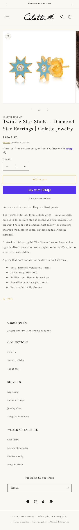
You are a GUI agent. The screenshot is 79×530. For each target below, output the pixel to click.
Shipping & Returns (18, 416)
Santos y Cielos (15, 360)
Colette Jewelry (27, 516)
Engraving (12, 392)
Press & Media (15, 464)
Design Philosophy (17, 448)
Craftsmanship (15, 456)
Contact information (59, 522)
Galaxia (11, 352)
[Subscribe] (67, 488)
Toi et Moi (13, 369)
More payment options (39, 198)
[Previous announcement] (7, 4)
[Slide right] (48, 110)
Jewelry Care (14, 408)
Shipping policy (40, 522)
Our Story (12, 440)
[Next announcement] (72, 4)
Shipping (6, 142)
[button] (7, 17)
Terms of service (21, 522)
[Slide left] (31, 110)
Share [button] (9, 298)
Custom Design (15, 400)
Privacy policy (60, 516)
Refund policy (44, 516)
